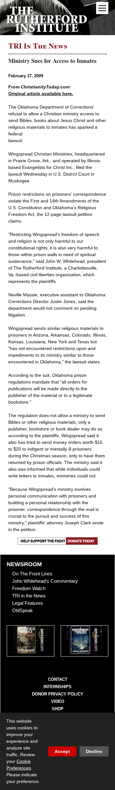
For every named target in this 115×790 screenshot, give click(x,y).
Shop (58, 709)
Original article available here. (40, 93)
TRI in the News (29, 595)
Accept (62, 751)
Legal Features (27, 603)
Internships (57, 687)
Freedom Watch (28, 588)
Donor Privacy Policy (57, 694)
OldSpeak (22, 610)
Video (57, 701)
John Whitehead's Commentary (45, 581)
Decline (94, 751)
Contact (57, 679)
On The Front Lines (32, 573)
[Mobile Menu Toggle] (102, 8)
